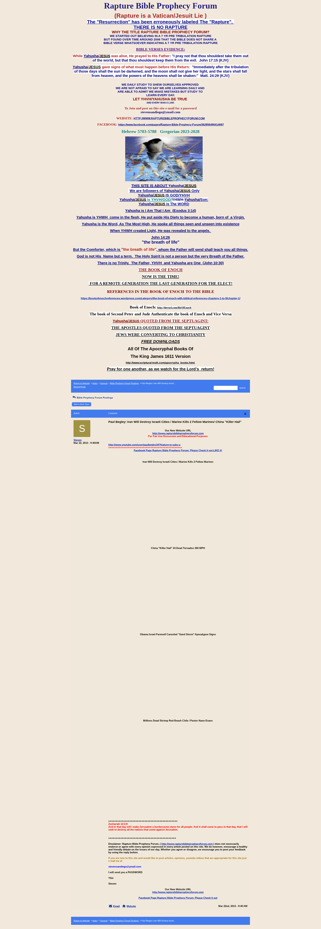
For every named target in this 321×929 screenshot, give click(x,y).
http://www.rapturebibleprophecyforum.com (178, 433)
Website (131, 906)
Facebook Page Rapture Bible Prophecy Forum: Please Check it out (178, 897)
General (104, 383)
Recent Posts (80, 387)
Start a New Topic (81, 404)
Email (116, 906)
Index (94, 383)
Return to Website (82, 383)
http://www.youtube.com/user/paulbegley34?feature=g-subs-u (144, 444)
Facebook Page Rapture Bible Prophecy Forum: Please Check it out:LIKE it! (178, 450)
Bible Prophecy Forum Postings (124, 383)
